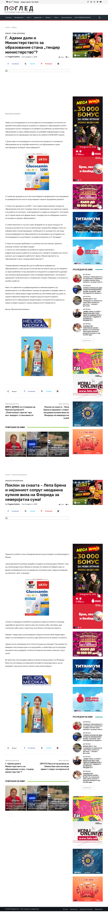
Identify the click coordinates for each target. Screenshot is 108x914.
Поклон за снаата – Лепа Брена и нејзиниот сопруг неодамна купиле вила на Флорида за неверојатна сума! (56, 412)
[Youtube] (100, 2)
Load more (87, 340)
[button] (99, 17)
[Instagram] (91, 2)
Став (14, 33)
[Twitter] (94, 2)
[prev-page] (7, 461)
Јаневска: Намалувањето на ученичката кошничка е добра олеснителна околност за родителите (16, 452)
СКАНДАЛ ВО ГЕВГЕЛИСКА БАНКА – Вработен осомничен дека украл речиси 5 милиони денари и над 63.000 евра (91, 330)
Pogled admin (14, 57)
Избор (14, 27)
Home (7, 27)
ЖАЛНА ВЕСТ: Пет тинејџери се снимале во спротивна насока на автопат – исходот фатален (58, 451)
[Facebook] (88, 2)
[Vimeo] (97, 2)
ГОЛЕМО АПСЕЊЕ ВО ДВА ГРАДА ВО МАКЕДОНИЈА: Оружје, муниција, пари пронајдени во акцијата (37, 452)
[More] (58, 63)
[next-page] (11, 461)
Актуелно (15, 447)
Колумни (21, 33)
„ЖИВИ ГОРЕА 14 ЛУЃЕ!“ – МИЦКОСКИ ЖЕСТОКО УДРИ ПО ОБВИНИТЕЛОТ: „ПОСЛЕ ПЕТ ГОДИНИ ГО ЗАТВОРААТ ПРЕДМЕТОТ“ (92, 316)
